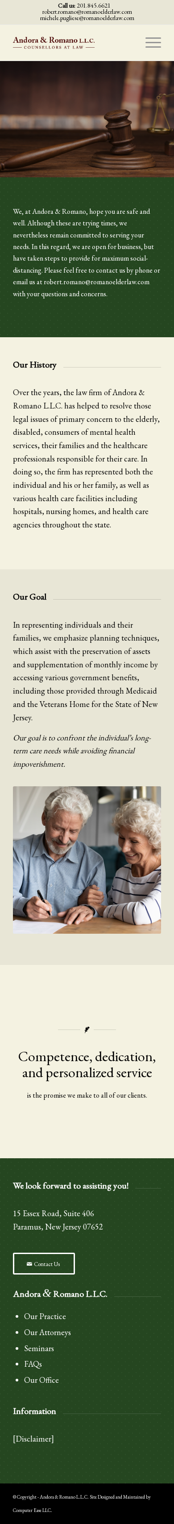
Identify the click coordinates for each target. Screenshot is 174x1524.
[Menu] (149, 43)
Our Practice (45, 1316)
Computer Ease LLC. (32, 1510)
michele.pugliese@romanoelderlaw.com (87, 18)
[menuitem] (149, 43)
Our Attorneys (47, 1332)
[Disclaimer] (33, 1439)
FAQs (33, 1364)
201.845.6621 (94, 5)
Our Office (41, 1380)
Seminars (39, 1348)
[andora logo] (72, 43)
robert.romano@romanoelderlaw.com (87, 12)
